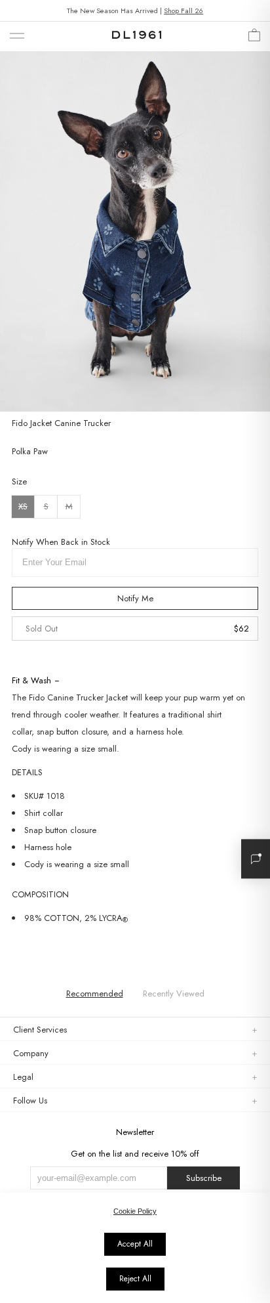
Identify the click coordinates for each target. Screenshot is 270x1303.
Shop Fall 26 (183, 10)
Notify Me (135, 598)
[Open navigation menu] (17, 36)
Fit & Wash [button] (31, 680)
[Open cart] (254, 38)
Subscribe (204, 1178)
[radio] (23, 507)
